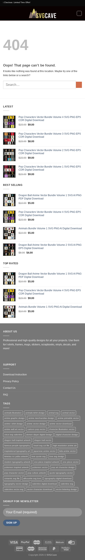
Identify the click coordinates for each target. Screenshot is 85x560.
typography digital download (58, 478)
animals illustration (13, 413)
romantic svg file (12, 478)
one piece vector (71, 462)
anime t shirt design (13, 424)
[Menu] (5, 13)
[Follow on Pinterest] (10, 356)
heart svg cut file (41, 445)
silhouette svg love (32, 478)
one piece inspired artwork (46, 462)
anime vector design (36, 424)
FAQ (5, 394)
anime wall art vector (14, 429)
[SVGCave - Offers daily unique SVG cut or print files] (42, 13)
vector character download (39, 489)
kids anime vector (67, 451)
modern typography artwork (17, 462)
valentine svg (67, 484)
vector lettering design (66, 489)
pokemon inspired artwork (16, 467)
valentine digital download (44, 484)
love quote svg (39, 456)
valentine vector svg (13, 489)
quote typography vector (61, 473)
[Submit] (79, 85)
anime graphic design (14, 418)
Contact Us (9, 388)
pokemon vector (40, 467)
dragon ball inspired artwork (17, 440)
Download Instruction (15, 374)
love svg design (56, 456)
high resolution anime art (65, 445)
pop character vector (14, 473)
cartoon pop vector (36, 429)
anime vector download (61, 424)
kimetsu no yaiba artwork (16, 456)
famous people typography (17, 445)
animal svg (53, 413)
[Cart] (79, 13)
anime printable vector (68, 418)
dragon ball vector (42, 440)
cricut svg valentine (13, 434)
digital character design (67, 434)
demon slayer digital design (39, 434)
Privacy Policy (11, 381)
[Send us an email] (5, 356)
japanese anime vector (44, 451)
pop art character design (63, 467)
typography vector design (16, 484)
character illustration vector (61, 429)
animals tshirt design (35, 413)
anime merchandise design (41, 418)
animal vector (68, 413)
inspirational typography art (17, 451)
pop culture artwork (37, 473)
